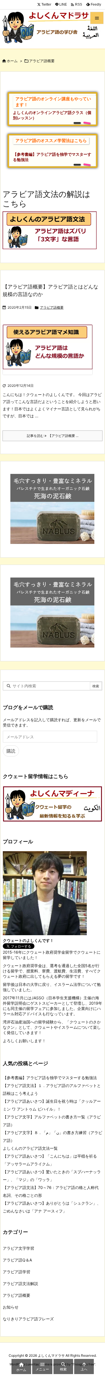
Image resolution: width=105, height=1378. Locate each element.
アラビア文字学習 (18, 1248)
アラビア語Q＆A (17, 1260)
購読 (10, 751)
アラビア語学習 (16, 1271)
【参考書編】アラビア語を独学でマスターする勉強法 (50, 1077)
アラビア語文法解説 (20, 1283)
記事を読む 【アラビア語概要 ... (52, 436)
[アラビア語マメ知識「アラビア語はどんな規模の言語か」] (50, 353)
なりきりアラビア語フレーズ (28, 1318)
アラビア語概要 (52, 307)
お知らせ (10, 1307)
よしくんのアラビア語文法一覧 (30, 1148)
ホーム (12, 61)
